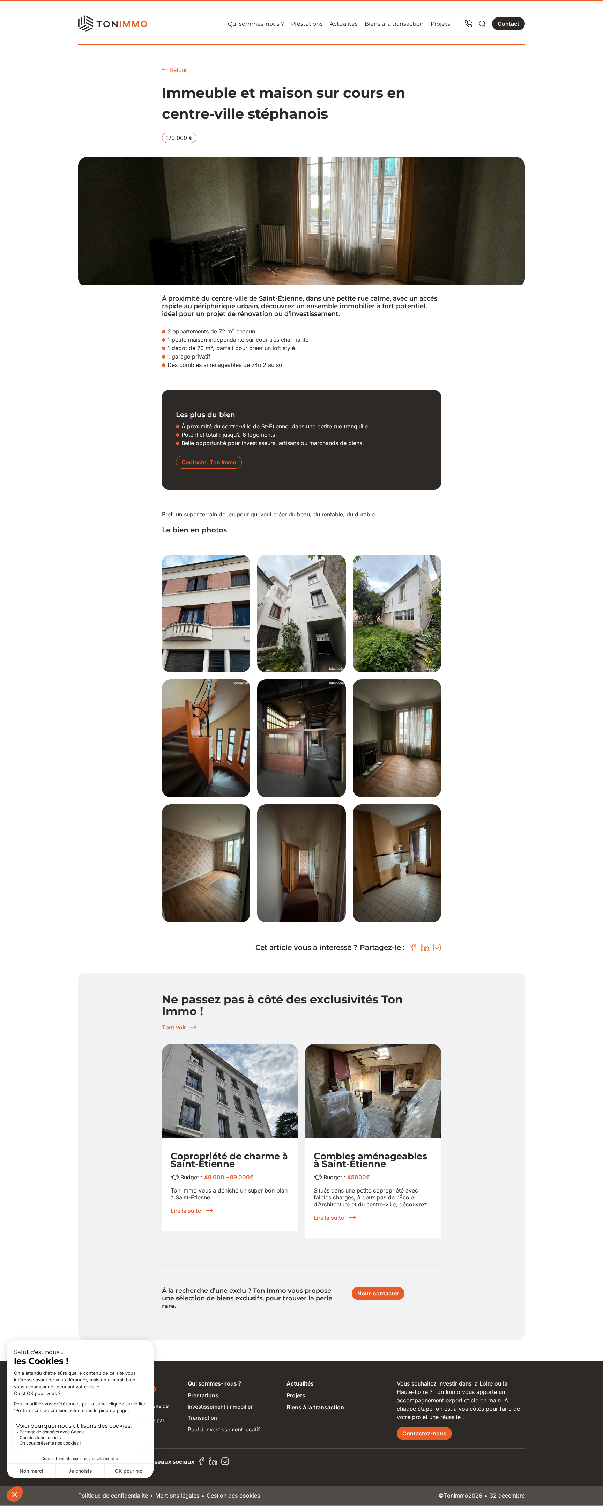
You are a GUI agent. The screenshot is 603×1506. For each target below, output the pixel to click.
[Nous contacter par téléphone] (468, 24)
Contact (508, 23)
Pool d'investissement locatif (224, 1429)
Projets (440, 24)
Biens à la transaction (394, 24)
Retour (178, 69)
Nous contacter (378, 1293)
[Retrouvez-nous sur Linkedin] (213, 1461)
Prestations (307, 24)
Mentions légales (177, 1495)
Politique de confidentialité (113, 1495)
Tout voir (174, 1027)
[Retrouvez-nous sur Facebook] (201, 1461)
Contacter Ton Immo (208, 462)
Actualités (344, 24)
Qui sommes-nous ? (256, 24)
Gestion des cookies (233, 1495)
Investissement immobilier (220, 1406)
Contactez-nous (424, 1433)
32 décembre (507, 1495)
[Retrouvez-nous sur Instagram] (225, 1461)
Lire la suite (186, 1210)
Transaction (202, 1418)
